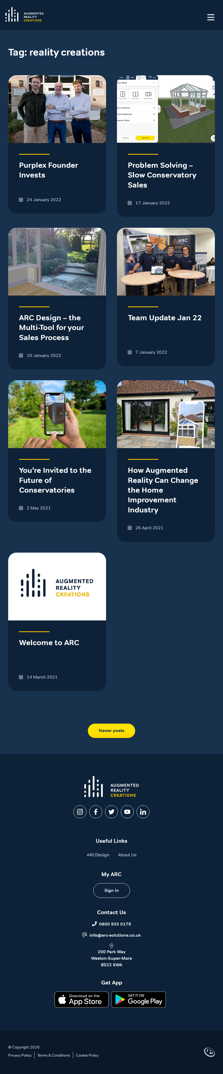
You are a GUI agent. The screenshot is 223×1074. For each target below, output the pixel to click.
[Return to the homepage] (24, 14)
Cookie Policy (87, 1055)
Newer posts (111, 730)
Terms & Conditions (53, 1055)
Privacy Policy (20, 1055)
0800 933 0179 (115, 924)
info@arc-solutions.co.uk (115, 935)
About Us (127, 854)
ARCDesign (98, 854)
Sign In (111, 890)
